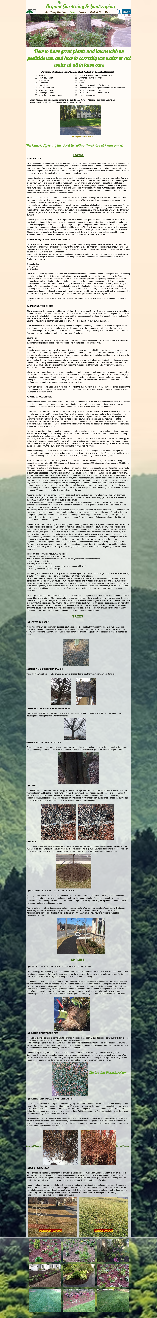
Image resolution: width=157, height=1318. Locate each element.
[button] (45, 1250)
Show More (79, 1314)
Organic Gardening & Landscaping (80, 6)
